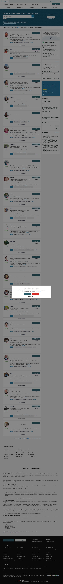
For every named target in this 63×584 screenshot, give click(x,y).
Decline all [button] (35, 293)
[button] (31, 296)
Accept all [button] (27, 293)
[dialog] (31, 292)
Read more (39, 291)
